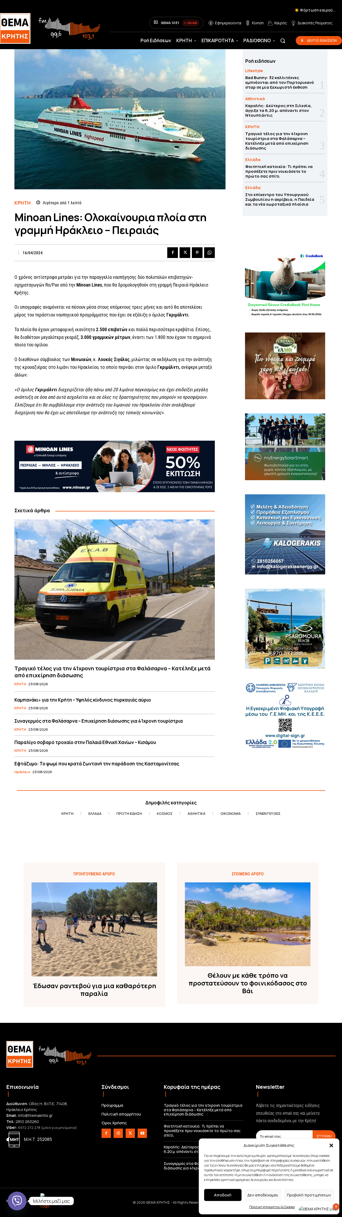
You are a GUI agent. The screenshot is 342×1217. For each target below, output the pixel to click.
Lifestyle (254, 71)
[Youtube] (142, 1133)
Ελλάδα (253, 160)
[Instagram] (118, 1133)
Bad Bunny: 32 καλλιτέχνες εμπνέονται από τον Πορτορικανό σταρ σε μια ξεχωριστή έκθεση (279, 82)
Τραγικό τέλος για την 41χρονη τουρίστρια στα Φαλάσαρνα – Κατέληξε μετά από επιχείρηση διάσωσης (112, 672)
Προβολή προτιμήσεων (309, 1195)
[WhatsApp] (209, 252)
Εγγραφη (324, 1136)
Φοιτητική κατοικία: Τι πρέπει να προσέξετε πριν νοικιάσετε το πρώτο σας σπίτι (279, 171)
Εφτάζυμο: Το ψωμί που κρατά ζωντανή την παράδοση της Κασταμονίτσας (96, 764)
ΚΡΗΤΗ (22, 203)
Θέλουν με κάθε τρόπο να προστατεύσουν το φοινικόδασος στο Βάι (248, 983)
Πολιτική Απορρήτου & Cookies (272, 1207)
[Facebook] (172, 252)
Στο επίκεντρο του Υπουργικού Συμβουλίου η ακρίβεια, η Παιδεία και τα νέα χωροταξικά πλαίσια (279, 199)
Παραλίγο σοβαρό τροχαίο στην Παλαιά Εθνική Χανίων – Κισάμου (85, 742)
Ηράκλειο (22, 772)
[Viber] (17, 1201)
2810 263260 (27, 1121)
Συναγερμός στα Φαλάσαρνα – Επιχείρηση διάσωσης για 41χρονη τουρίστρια (98, 721)
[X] (185, 252)
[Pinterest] (197, 252)
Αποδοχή (222, 1195)
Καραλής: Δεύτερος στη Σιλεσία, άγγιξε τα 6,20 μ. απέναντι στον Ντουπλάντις (278, 110)
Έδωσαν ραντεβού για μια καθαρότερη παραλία (94, 989)
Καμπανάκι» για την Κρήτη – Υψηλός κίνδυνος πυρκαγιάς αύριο (82, 700)
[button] (331, 1145)
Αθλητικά (255, 99)
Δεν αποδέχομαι (262, 1195)
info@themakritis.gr (35, 1115)
